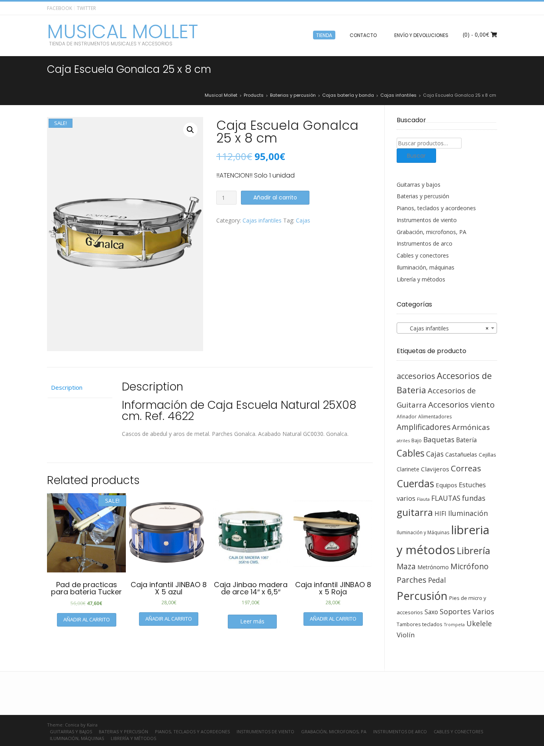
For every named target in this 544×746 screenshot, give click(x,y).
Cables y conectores (423, 255)
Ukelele (479, 623)
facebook (59, 8)
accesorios (416, 376)
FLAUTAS (445, 498)
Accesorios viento (461, 404)
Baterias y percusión (423, 196)
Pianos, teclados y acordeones (436, 208)
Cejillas (487, 454)
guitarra (415, 512)
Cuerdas (415, 483)
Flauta (423, 499)
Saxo (431, 611)
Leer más (252, 621)
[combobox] (447, 328)
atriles (403, 440)
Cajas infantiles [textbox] (444, 328)
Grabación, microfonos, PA (431, 232)
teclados (432, 624)
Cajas (303, 220)
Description (66, 387)
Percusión (422, 595)
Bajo (416, 440)
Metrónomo (433, 567)
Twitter (86, 8)
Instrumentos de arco (424, 243)
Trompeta (454, 624)
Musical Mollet (122, 31)
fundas (473, 498)
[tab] (79, 387)
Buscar (416, 156)
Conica (72, 725)
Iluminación (468, 513)
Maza (406, 566)
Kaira (92, 725)
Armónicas (471, 427)
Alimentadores (435, 416)
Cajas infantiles (262, 220)
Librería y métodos (421, 279)
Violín (406, 634)
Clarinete (408, 469)
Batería (466, 439)
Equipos (446, 485)
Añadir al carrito (275, 197)
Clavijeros (435, 469)
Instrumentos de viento (427, 220)
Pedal (437, 580)
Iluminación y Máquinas (423, 532)
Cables (411, 453)
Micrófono (469, 566)
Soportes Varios (467, 611)
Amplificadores (423, 427)
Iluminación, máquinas (425, 267)
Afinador (407, 416)
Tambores (409, 624)
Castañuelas (461, 454)
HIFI (440, 513)
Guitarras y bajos (418, 184)
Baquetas (438, 439)
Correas (466, 468)
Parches (412, 579)
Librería (473, 550)
